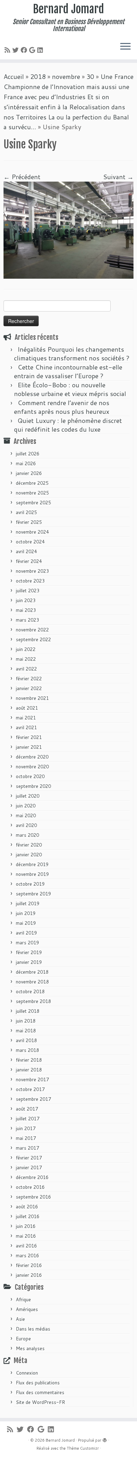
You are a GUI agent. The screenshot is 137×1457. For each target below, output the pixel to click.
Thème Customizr (83, 1448)
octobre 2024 (30, 542)
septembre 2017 (33, 1099)
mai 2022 (26, 659)
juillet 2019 (27, 903)
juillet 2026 (27, 454)
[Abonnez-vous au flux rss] (8, 49)
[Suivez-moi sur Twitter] (16, 49)
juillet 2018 (27, 1011)
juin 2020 (25, 806)
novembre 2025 (32, 493)
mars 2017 (27, 1148)
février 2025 (29, 522)
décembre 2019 (32, 864)
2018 (38, 76)
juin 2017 (25, 1128)
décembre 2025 (32, 483)
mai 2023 (26, 610)
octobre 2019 (30, 884)
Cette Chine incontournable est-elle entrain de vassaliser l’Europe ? (68, 371)
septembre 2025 (33, 502)
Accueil (14, 76)
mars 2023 (27, 620)
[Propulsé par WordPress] (104, 1438)
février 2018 (29, 1060)
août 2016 (27, 1206)
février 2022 (29, 678)
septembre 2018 (33, 1001)
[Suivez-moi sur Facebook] (25, 49)
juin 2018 (25, 1021)
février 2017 (29, 1158)
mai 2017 (26, 1138)
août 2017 (27, 1109)
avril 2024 (26, 551)
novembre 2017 (32, 1079)
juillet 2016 (27, 1216)
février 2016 (29, 1265)
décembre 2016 (32, 1177)
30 (90, 76)
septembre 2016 (33, 1197)
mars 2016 (27, 1255)
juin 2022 (25, 649)
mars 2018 (27, 1050)
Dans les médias (33, 1329)
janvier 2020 (29, 854)
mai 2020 (26, 815)
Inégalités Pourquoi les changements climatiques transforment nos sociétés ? (72, 354)
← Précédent (22, 176)
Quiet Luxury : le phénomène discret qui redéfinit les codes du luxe (68, 425)
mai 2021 (26, 718)
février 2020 (29, 845)
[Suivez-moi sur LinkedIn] (41, 49)
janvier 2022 (29, 688)
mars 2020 (27, 835)
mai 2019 (26, 923)
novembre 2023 (32, 571)
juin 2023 (25, 600)
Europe (23, 1338)
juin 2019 (25, 913)
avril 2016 (26, 1246)
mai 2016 (26, 1236)
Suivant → (118, 176)
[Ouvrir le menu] (125, 47)
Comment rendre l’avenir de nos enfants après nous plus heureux (61, 407)
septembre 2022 (33, 639)
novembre (66, 76)
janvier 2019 (29, 962)
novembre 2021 (32, 698)
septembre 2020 (33, 786)
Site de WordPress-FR (40, 1402)
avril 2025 (26, 512)
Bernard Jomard (68, 9)
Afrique (23, 1299)
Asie (20, 1319)
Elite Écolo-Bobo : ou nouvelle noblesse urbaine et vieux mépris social (70, 389)
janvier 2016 (29, 1275)
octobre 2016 (30, 1187)
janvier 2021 (29, 747)
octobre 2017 (30, 1089)
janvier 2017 (29, 1167)
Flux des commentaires (40, 1392)
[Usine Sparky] (68, 229)
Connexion (27, 1373)
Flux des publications (38, 1382)
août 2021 (27, 708)
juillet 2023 (27, 590)
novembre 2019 (32, 874)
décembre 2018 (32, 972)
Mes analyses (30, 1348)
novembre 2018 (32, 982)
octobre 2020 (30, 776)
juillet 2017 (27, 1118)
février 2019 (29, 952)
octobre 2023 (30, 581)
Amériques (27, 1309)
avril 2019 (26, 933)
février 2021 (29, 737)
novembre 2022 (32, 630)
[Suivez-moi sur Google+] (33, 49)
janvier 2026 (29, 473)
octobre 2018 (30, 991)
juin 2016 (25, 1226)
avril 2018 (26, 1040)
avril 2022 (26, 669)
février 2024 (29, 561)
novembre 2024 (32, 532)
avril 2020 (26, 825)
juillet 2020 (27, 796)
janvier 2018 (29, 1070)
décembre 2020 (32, 757)
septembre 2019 (33, 894)
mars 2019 (27, 942)
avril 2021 (26, 727)
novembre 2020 (32, 766)
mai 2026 (26, 463)
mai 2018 (26, 1030)
